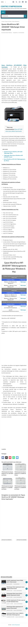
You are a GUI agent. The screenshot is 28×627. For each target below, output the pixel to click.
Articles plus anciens (21, 539)
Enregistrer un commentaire (18, 32)
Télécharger (23, 282)
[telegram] (17, 457)
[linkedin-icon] (23, 2)
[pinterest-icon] (26, 2)
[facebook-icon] (13, 2)
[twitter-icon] (16, 2)
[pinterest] (10, 457)
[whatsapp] (13, 457)
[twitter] (6, 457)
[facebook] (3, 457)
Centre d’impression (11, 6)
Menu (3, 12)
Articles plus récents (6, 539)
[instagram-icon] (19, 2)
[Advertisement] (14, 560)
